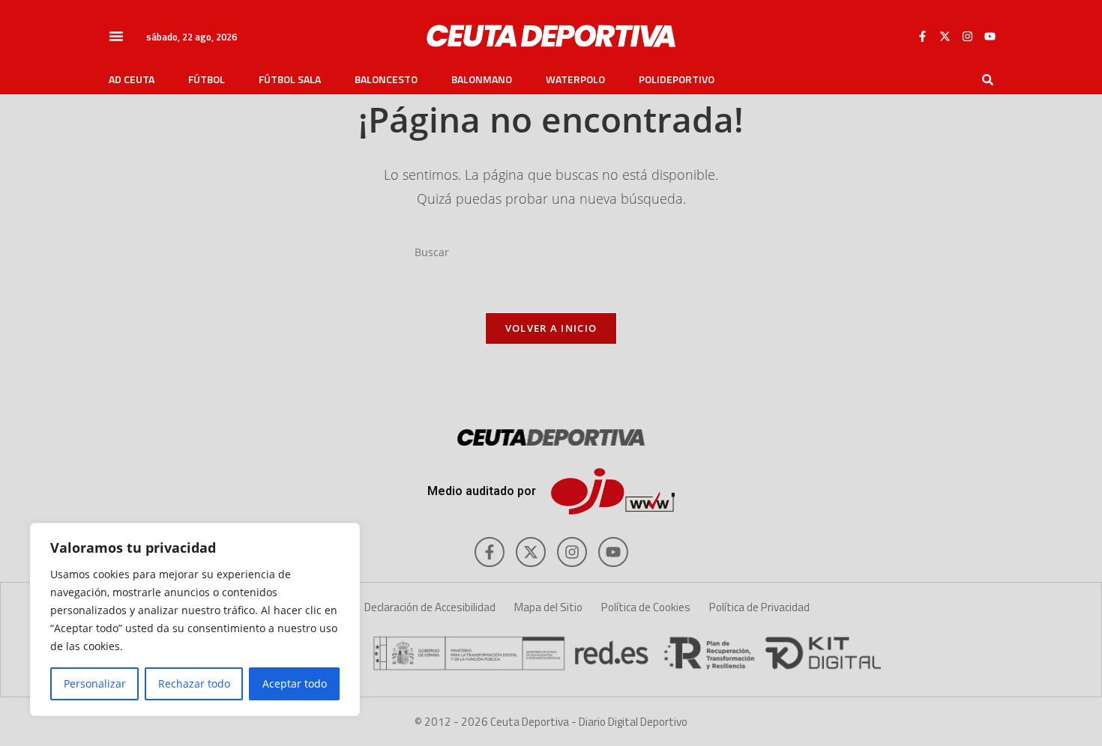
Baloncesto (386, 79)
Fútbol (206, 79)
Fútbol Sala (290, 79)
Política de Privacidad (759, 607)
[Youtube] (989, 36)
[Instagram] (967, 36)
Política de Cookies (645, 607)
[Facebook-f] (922, 36)
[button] (116, 36)
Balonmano (481, 79)
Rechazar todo (194, 683)
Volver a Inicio (551, 328)
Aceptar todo (294, 683)
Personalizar (95, 683)
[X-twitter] (944, 36)
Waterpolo (575, 79)
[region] (195, 619)
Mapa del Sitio (548, 607)
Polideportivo (676, 79)
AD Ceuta (131, 79)
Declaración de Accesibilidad (430, 607)
